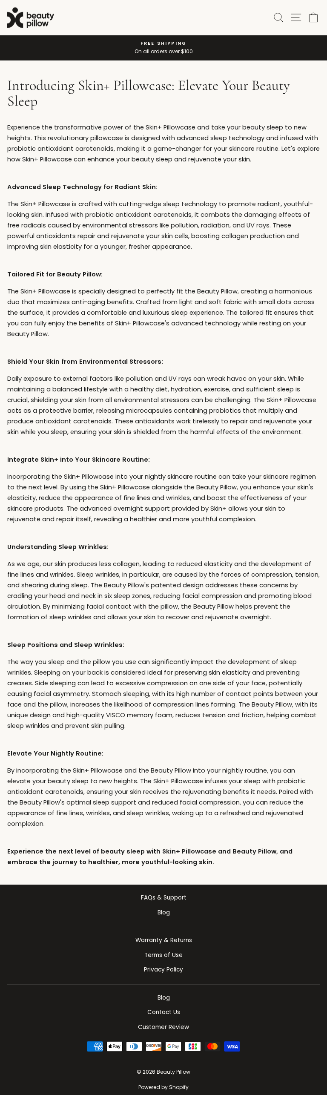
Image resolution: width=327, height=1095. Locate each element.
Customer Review (163, 1027)
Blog (164, 912)
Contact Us (163, 1012)
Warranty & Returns (163, 940)
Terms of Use (163, 955)
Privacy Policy (163, 970)
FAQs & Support (163, 898)
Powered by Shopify (163, 1087)
